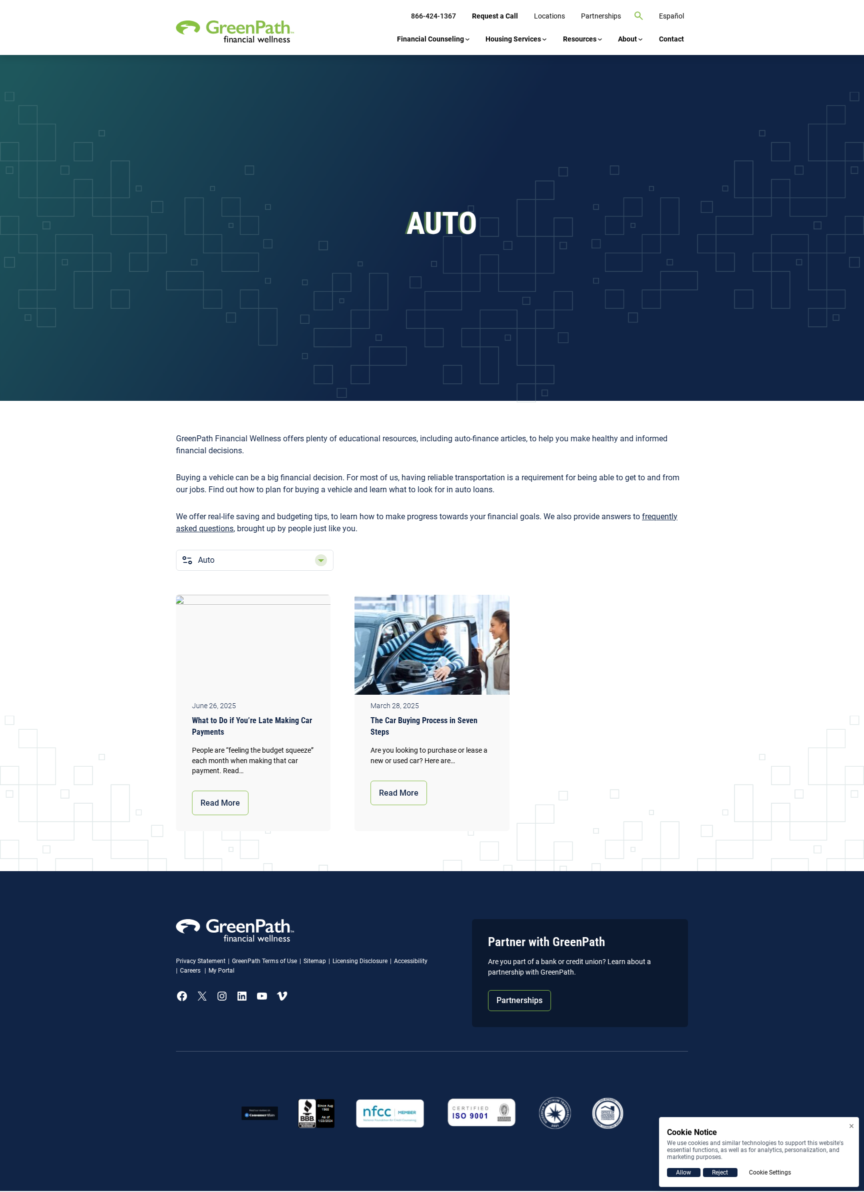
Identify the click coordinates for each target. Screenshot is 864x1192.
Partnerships (519, 1000)
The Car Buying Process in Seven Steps (424, 726)
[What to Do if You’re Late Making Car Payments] (253, 647)
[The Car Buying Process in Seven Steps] (431, 647)
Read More (220, 803)
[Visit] (482, 1113)
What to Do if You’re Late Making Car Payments (252, 726)
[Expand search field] (639, 15)
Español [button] (671, 16)
